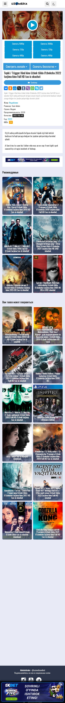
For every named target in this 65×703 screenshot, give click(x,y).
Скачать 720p (18, 49)
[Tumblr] (23, 88)
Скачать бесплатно (44, 66)
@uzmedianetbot (38, 670)
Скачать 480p (18, 55)
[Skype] (37, 88)
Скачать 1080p (18, 43)
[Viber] (28, 88)
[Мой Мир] (15, 88)
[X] (19, 88)
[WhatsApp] (32, 88)
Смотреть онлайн (16, 66)
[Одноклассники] (10, 88)
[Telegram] (41, 88)
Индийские (13, 102)
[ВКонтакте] (6, 88)
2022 (10, 119)
